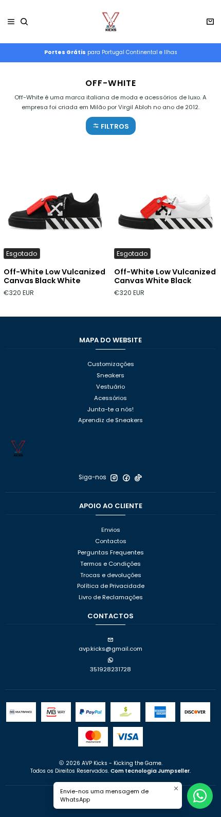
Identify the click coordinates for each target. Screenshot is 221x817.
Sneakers (110, 375)
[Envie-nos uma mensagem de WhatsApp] (200, 796)
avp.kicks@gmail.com (110, 649)
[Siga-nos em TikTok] (138, 478)
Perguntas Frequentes (111, 552)
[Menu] (11, 22)
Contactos (110, 541)
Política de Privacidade (110, 586)
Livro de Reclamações (111, 597)
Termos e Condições (110, 564)
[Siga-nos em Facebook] (126, 478)
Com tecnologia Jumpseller (150, 771)
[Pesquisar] (24, 22)
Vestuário (110, 387)
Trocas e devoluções (110, 575)
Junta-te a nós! (110, 409)
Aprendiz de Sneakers (110, 420)
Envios (110, 530)
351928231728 (110, 669)
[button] (111, 126)
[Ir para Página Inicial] (110, 21)
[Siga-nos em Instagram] (114, 478)
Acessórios (110, 398)
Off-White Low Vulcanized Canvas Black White (54, 276)
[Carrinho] (210, 22)
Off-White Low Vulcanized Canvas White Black (165, 276)
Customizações (110, 364)
